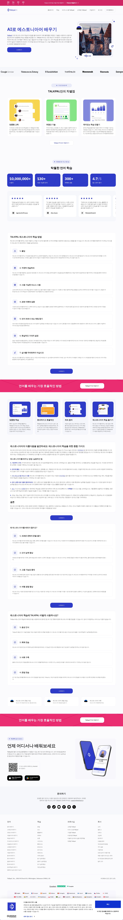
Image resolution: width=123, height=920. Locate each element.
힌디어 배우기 (11, 858)
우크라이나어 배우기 (13, 841)
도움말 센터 (101, 841)
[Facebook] (64, 807)
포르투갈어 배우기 (12, 867)
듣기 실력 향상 (41, 858)
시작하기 (19, 50)
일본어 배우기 (11, 861)
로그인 (100, 10)
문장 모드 (40, 847)
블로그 (100, 829)
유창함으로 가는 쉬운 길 (62, 162)
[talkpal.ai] (12, 10)
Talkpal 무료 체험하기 (92, 386)
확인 (108, 904)
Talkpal (9, 35)
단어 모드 (40, 850)
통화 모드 (40, 844)
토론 (38, 838)
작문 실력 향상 (41, 867)
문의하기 (100, 838)
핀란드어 (81, 450)
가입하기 (92, 10)
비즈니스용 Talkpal (68, 10)
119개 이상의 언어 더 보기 (14, 870)
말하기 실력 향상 (42, 861)
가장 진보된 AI (62, 85)
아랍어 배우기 (11, 853)
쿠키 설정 (100, 847)
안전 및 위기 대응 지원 (104, 853)
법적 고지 (100, 861)
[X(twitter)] (74, 807)
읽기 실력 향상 (41, 864)
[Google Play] (32, 778)
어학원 (23, 489)
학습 (57, 10)
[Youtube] (59, 807)
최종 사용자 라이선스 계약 (105, 855)
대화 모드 (40, 853)
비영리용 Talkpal (72, 835)
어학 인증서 (40, 855)
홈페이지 (50, 10)
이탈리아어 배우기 (12, 835)
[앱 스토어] (15, 778)
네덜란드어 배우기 (12, 844)
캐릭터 (39, 835)
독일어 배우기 (11, 838)
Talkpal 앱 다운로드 (17, 739)
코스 (13, 489)
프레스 (100, 832)
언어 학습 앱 (16, 476)
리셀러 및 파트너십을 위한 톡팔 (76, 838)
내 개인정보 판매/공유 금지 (105, 858)
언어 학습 (62, 476)
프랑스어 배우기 (11, 832)
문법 (38, 827)
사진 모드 (40, 841)
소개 (99, 827)
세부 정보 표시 (28, 916)
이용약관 (100, 850)
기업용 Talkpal (72, 832)
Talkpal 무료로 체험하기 (61, 143)
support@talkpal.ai (77, 800)
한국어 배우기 (11, 864)
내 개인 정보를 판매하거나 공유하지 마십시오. (108, 912)
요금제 (100, 835)
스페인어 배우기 (11, 829)
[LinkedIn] (69, 807)
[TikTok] (54, 807)
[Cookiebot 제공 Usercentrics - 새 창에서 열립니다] (12, 916)
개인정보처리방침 (103, 844)
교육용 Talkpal (82, 10)
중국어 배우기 (11, 855)
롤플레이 (39, 832)
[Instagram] (49, 807)
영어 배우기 (10, 827)
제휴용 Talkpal (72, 841)
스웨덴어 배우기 (11, 847)
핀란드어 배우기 (11, 850)
